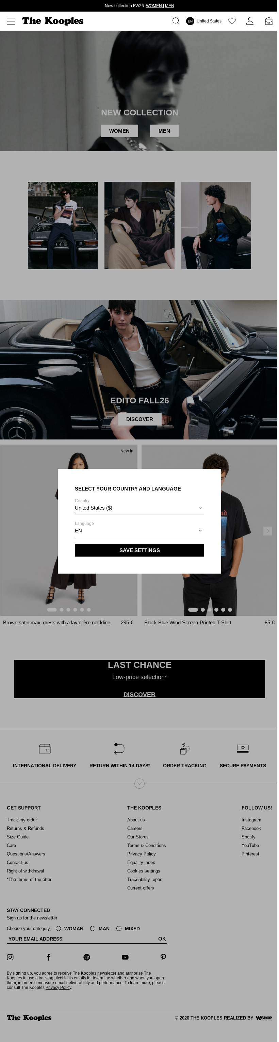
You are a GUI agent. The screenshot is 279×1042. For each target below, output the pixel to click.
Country (93, 504)
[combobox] (139, 508)
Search (177, 21)
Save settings (139, 550)
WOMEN (154, 5)
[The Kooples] (53, 21)
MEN (169, 5)
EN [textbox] (78, 530)
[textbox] (139, 508)
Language (84, 527)
